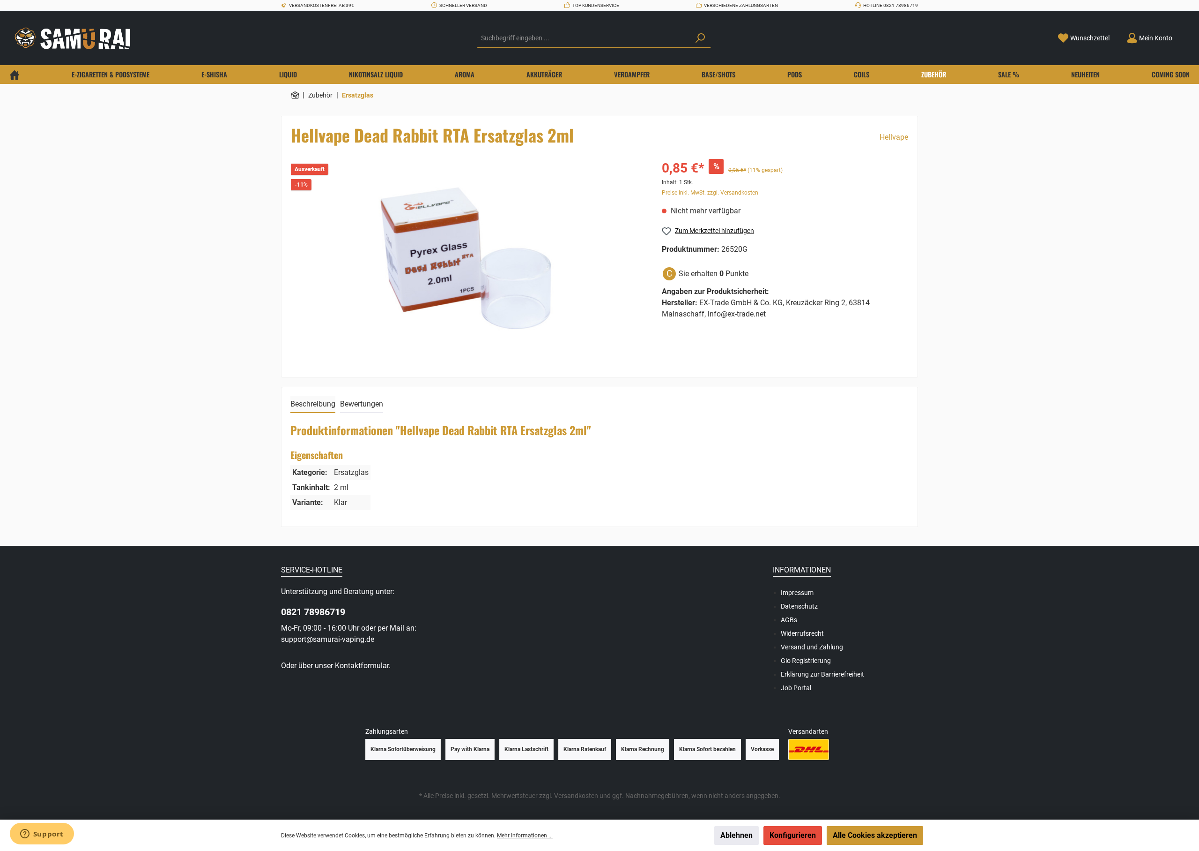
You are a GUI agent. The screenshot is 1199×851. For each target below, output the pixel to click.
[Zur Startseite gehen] (75, 38)
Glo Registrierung (806, 660)
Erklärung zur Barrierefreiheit (822, 674)
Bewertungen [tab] (361, 403)
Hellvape (894, 137)
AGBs (789, 620)
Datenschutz (799, 606)
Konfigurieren (793, 835)
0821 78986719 (313, 612)
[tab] (312, 404)
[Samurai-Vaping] (295, 95)
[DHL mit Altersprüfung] (808, 749)
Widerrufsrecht (802, 633)
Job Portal (796, 688)
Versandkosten (576, 795)
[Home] (14, 74)
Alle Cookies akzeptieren (875, 835)
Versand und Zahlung (812, 647)
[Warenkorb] (1186, 34)
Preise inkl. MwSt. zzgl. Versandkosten (710, 192)
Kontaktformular (362, 665)
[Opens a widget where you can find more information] (41, 834)
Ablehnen (736, 835)
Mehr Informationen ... (525, 835)
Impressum (797, 592)
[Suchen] (700, 38)
